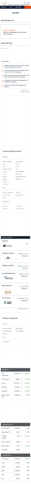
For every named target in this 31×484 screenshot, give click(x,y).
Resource (3, 7)
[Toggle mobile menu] (2, 3)
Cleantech (18, 192)
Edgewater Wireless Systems (8, 265)
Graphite (5, 176)
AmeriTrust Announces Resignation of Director (15, 86)
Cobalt (4, 174)
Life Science (18, 7)
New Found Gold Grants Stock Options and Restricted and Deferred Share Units (16, 76)
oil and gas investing (9, 30)
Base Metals (19, 161)
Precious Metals (7, 161)
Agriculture (19, 179)
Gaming (5, 197)
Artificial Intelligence (8, 192)
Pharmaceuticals (20, 208)
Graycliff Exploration (8, 273)
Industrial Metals (21, 176)
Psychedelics (19, 206)
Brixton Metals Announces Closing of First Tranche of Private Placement (16, 71)
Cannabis (5, 208)
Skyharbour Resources (8, 253)
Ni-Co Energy (6, 298)
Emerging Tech (20, 195)
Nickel (17, 166)
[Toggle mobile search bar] (25, 3)
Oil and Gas (6, 184)
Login (28, 3)
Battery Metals (7, 169)
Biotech (5, 206)
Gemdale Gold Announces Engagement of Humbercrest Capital (16, 81)
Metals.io (5, 241)
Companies (9, 4)
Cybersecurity (6, 195)
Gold (4, 164)
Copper (18, 164)
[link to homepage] (6, 3)
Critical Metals (20, 171)
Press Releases (16, 4)
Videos (4, 4)
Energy (5, 179)
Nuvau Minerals (7, 285)
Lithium (5, 171)
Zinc (17, 169)
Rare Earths (19, 174)
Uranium (5, 181)
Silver (4, 166)
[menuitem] (9, 164)
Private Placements (24, 4)
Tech (10, 7)
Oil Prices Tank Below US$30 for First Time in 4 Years (15, 33)
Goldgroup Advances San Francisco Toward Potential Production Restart (16, 66)
